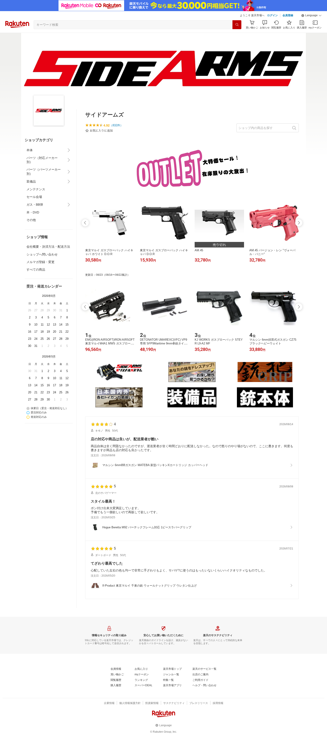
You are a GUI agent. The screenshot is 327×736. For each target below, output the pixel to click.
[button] (311, 15)
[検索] (236, 24)
